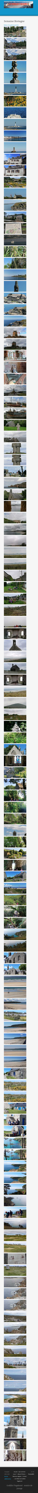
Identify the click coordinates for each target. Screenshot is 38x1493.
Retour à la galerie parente (11, 25)
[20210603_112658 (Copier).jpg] (15, 1414)
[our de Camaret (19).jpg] (15, 430)
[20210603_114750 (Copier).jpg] (15, 1379)
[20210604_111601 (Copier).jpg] (15, 1148)
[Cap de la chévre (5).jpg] (15, 905)
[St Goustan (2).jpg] (15, 48)
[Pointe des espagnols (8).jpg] (15, 222)
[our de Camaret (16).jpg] (15, 465)
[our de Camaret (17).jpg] (15, 453)
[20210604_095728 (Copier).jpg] (15, 1206)
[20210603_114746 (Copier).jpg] (15, 1391)
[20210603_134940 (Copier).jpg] (15, 1275)
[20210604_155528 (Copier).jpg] (15, 1020)
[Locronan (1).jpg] (15, 835)
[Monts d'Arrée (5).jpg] (15, 592)
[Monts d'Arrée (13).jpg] (15, 673)
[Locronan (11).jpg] (15, 858)
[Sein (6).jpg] (15, 106)
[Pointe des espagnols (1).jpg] (15, 303)
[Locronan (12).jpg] (15, 847)
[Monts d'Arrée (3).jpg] (15, 615)
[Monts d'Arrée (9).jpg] (15, 546)
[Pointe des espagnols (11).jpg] (15, 314)
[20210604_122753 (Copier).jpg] (15, 1090)
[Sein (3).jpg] (15, 141)
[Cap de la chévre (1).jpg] (15, 951)
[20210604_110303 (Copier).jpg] (15, 1182)
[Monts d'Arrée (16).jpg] (15, 638)
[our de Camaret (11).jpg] (15, 523)
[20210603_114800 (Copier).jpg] (15, 1368)
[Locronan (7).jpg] (15, 754)
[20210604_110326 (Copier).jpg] (15, 1171)
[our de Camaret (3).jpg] (15, 407)
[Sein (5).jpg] (15, 117)
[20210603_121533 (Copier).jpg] (15, 1321)
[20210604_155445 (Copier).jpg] (15, 1067)
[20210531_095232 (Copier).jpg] (15, 1460)
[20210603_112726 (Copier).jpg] (15, 1402)
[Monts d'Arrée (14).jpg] (15, 661)
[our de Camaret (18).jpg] (15, 442)
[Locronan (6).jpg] (15, 766)
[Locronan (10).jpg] (15, 870)
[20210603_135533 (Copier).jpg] (15, 1240)
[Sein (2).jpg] (15, 152)
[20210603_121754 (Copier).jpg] (15, 1310)
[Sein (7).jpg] (15, 94)
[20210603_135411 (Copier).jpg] (15, 1263)
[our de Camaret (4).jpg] (15, 395)
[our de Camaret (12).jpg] (15, 511)
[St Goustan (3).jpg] (15, 36)
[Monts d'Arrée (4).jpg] (15, 604)
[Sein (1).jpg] (15, 164)
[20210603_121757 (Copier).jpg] (15, 1298)
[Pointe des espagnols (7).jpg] (15, 233)
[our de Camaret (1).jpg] (15, 499)
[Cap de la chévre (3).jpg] (15, 928)
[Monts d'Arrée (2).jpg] (15, 627)
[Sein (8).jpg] (15, 83)
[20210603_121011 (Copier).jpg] (15, 1356)
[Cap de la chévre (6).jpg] (15, 893)
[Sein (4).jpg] (15, 129)
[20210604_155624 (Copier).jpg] (15, 986)
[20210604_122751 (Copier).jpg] (15, 1101)
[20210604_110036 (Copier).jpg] (15, 1194)
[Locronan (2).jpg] (15, 812)
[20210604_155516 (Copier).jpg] (15, 1044)
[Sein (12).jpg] (15, 175)
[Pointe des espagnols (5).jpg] (15, 256)
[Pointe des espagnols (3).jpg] (15, 279)
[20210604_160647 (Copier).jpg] (15, 962)
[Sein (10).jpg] (15, 198)
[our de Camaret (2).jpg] (15, 418)
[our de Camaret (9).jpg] (15, 337)
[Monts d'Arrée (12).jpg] (15, 696)
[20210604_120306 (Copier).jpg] (15, 1113)
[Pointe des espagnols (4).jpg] (15, 268)
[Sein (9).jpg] (15, 71)
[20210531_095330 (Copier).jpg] (15, 1449)
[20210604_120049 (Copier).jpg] (15, 1125)
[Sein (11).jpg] (15, 187)
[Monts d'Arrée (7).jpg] (15, 569)
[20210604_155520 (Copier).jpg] (15, 1032)
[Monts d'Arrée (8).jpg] (15, 557)
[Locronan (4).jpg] (15, 789)
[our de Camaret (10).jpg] (15, 534)
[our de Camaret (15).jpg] (15, 476)
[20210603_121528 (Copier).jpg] (15, 1333)
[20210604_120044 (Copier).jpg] (15, 1136)
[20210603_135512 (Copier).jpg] (15, 1252)
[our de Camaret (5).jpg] (15, 384)
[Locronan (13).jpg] (15, 824)
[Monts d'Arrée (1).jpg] (15, 685)
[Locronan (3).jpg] (15, 800)
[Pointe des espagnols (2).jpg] (15, 291)
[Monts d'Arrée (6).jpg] (15, 580)
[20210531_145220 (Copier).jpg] (15, 1426)
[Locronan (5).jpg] (15, 777)
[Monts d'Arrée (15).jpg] (15, 650)
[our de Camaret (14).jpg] (15, 488)
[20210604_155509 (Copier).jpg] (15, 1055)
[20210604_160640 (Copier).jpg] (15, 974)
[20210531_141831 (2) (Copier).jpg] (15, 1437)
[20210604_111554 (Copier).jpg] (15, 1159)
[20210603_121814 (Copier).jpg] (15, 1287)
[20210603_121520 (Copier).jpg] (15, 1345)
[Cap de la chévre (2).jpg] (15, 939)
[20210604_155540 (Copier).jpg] (15, 1009)
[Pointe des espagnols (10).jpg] (15, 326)
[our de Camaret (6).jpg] (15, 372)
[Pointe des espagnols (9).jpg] (15, 210)
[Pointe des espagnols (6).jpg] (15, 245)
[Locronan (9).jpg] (15, 731)
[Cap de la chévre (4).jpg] (15, 916)
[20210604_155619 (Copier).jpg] (15, 997)
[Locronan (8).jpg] (15, 743)
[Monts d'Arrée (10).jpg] (15, 719)
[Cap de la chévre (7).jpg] (15, 881)
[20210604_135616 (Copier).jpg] (15, 1078)
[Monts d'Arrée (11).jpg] (15, 708)
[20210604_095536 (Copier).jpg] (15, 1229)
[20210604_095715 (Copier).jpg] (15, 1217)
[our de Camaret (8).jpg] (15, 349)
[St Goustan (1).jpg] (15, 59)
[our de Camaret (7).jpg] (15, 360)
